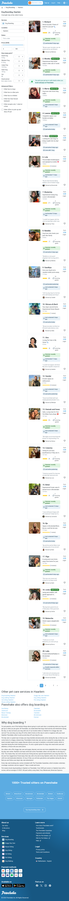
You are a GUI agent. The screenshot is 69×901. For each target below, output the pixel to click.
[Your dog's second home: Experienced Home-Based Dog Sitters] (47, 317)
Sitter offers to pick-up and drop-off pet (12, 111)
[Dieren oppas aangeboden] (47, 631)
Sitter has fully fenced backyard (11, 100)
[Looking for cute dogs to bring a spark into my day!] (47, 143)
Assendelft (37, 711)
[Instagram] (45, 885)
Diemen (36, 717)
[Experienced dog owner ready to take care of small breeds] (47, 66)
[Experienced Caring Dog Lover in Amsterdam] (47, 207)
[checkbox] (2, 89)
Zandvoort (4, 711)
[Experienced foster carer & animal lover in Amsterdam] (47, 500)
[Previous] (37, 685)
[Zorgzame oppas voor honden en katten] (47, 121)
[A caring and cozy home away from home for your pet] (47, 569)
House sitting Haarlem (8, 702)
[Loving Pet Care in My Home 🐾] (47, 353)
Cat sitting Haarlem (7, 700)
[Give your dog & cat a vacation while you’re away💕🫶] (47, 282)
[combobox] (12, 23)
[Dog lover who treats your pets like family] (47, 245)
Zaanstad (37, 708)
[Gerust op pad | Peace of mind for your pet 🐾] (47, 36)
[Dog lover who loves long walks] (47, 97)
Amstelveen (37, 715)
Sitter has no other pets (11, 92)
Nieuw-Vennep (6, 713)
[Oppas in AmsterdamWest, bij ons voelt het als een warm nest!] (47, 536)
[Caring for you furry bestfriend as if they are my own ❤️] (47, 462)
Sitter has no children (10, 95)
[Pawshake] (7, 3)
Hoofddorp (4, 708)
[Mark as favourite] (64, 51)
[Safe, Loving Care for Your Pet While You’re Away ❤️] (47, 425)
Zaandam (37, 713)
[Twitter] (41, 885)
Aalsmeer (4, 715)
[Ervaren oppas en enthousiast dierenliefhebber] (47, 389)
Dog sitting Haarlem (40, 698)
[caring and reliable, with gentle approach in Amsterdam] (47, 600)
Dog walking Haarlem (8, 698)
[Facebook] (37, 885)
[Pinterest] (50, 885)
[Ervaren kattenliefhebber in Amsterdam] (47, 664)
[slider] (2, 45)
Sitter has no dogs (9, 89)
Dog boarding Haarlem (8, 695)
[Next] (57, 685)
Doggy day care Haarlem (41, 695)
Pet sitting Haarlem (40, 700)
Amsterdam (5, 717)
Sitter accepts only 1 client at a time (13, 105)
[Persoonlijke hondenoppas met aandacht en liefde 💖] (47, 171)
